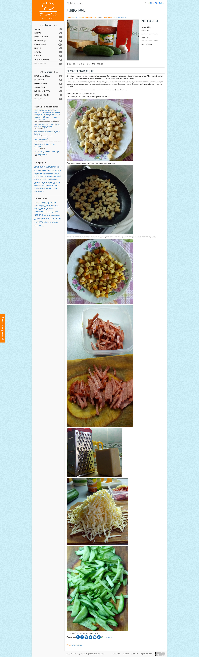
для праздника (51, 182)
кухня (42, 221)
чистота (46, 215)
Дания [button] (74, 17)
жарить (40, 176)
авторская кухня (50, 179)
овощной (37, 185)
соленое (79, 645)
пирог (59, 176)
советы (38, 214)
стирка (58, 215)
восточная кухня (48, 188)
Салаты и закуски (119, 17)
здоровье (46, 218)
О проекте (116, 654)
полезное (57, 166)
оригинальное (40, 170)
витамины (39, 191)
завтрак (38, 178)
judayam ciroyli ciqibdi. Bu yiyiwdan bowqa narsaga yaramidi (47, 125)
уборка (36, 222)
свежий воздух (48, 212)
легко (50, 170)
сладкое (57, 170)
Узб (156, 3)
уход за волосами (49, 205)
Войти (161, 3)
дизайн (37, 218)
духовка (38, 182)
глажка (53, 215)
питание (56, 218)
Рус (146, 3)
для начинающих (50, 176)
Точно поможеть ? (41, 139)
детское (47, 173)
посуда (41, 225)
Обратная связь (146, 654)
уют (56, 211)
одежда (38, 208)
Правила (125, 654)
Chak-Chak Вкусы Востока (48, 11)
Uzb (151, 3)
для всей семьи (43, 166)
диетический (47, 185)
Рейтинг (134, 654)
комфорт (44, 202)
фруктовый (38, 173)
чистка (37, 202)
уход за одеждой (52, 222)
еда (36, 225)
